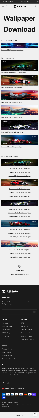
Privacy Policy (6, 352)
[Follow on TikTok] (13, 383)
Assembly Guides (26, 329)
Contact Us (24, 326)
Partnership (5, 336)
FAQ (22, 323)
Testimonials (6, 329)
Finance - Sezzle (26, 336)
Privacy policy (15, 404)
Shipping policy (6, 406)
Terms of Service (7, 349)
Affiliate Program (7, 333)
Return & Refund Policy (9, 359)
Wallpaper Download (27, 339)
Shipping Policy (7, 355)
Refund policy (5, 404)
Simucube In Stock (24, 1)
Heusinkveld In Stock (7, 1)
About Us (5, 323)
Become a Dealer (7, 326)
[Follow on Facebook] (3, 383)
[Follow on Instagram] (8, 383)
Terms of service (26, 404)
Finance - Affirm (26, 333)
